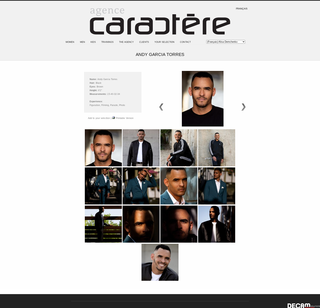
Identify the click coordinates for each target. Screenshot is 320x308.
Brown (100, 86)
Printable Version (124, 118)
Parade (114, 105)
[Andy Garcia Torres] (104, 165)
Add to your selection (99, 118)
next (244, 107)
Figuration (95, 105)
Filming (105, 105)
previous (161, 107)
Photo (122, 105)
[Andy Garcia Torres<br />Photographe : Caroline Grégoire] (141, 165)
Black (98, 83)
